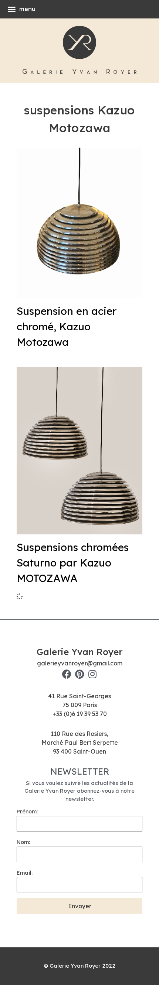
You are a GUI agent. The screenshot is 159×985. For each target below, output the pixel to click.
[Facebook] (66, 674)
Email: (25, 872)
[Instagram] (92, 674)
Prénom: (27, 811)
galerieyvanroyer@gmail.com (79, 663)
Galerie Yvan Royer (79, 651)
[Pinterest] (79, 674)
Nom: (23, 842)
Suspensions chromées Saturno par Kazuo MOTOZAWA (73, 563)
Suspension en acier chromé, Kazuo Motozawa (66, 326)
